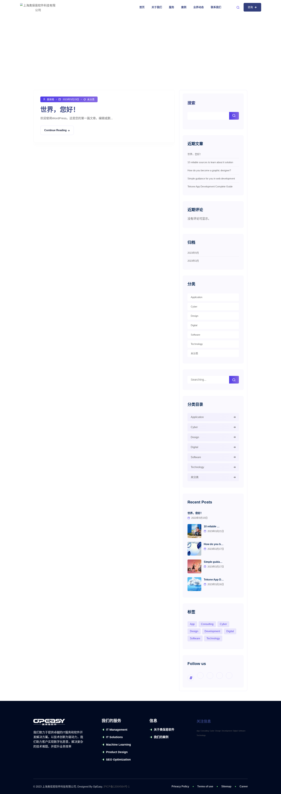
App (192, 624)
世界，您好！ (59, 109)
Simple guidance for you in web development (211, 178)
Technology (197, 344)
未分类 (90, 99)
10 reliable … (212, 526)
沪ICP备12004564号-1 (116, 786)
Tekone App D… (214, 579)
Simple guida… (213, 561)
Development (212, 631)
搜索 (191, 103)
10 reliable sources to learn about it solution (210, 162)
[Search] (234, 380)
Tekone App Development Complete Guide (210, 186)
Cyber (194, 306)
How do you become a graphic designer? (209, 170)
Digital (194, 325)
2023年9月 (193, 252)
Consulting (207, 624)
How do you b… (213, 544)
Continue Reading (55, 130)
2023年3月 (193, 260)
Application (196, 297)
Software (195, 334)
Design (194, 315)
